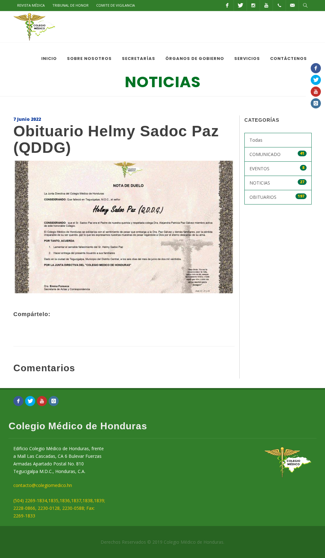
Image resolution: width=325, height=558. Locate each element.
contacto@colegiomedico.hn (42, 485)
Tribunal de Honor (70, 5)
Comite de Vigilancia (115, 5)
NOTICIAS (277, 182)
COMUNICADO (277, 154)
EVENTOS (277, 168)
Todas (255, 140)
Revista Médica (31, 5)
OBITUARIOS (277, 196)
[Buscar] (305, 5)
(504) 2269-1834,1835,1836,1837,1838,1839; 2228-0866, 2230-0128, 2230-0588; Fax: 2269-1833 (59, 508)
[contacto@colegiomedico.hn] (292, 5)
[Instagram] (253, 5)
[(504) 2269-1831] (279, 5)
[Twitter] (240, 5)
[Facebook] (227, 5)
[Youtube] (266, 5)
